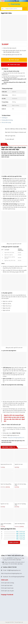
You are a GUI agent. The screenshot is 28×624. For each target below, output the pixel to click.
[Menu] (2, 4)
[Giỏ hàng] (26, 4)
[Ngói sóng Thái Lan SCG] (7, 456)
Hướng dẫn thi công (7, 120)
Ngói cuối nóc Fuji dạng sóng (20, 504)
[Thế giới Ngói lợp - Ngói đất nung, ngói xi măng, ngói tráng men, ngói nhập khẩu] (14, 4)
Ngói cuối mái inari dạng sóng (20, 484)
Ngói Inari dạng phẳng (6, 484)
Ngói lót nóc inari (19, 464)
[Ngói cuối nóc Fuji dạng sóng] (21, 495)
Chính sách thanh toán (7, 588)
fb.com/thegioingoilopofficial (16, 576)
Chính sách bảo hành (7, 585)
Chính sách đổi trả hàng (7, 582)
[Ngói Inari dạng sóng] (21, 515)
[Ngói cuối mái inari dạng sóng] (21, 475)
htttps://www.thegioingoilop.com (13, 573)
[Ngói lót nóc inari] (21, 456)
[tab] (4, 144)
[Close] (1, 550)
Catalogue (4, 117)
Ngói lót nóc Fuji (4, 503)
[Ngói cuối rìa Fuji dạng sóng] (7, 515)
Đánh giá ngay (14, 542)
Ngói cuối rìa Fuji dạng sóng (6, 524)
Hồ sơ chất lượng (6, 122)
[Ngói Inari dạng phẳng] (7, 475)
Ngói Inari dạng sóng (19, 523)
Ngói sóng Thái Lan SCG (6, 464)
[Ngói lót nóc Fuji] (7, 495)
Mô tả (3, 144)
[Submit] (24, 8)
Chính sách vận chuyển (7, 590)
